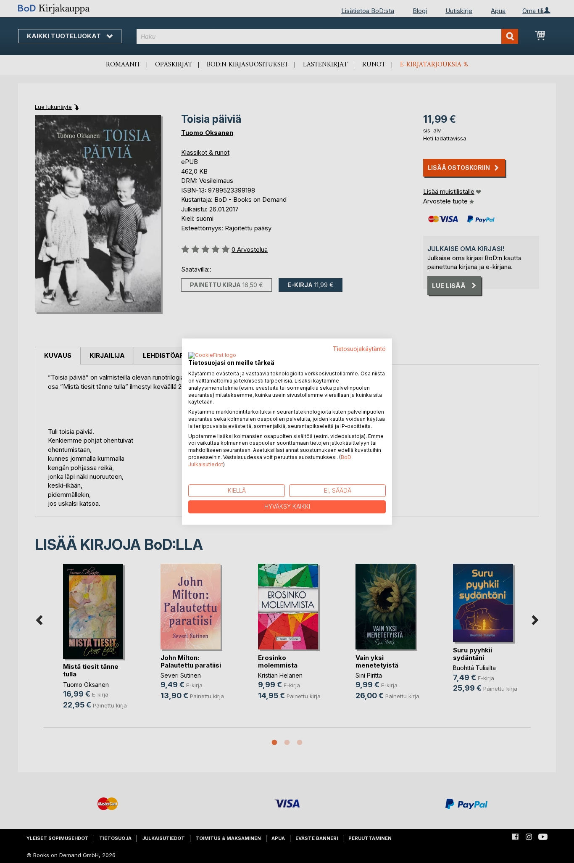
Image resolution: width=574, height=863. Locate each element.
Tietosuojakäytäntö (359, 349)
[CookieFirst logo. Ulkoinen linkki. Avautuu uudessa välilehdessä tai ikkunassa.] (212, 356)
